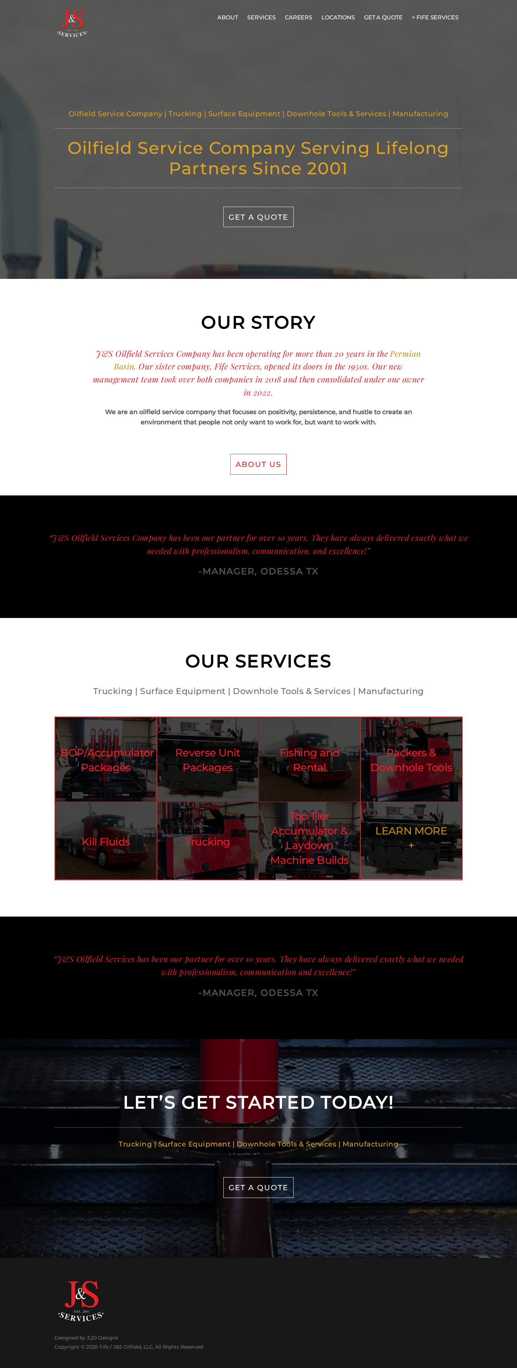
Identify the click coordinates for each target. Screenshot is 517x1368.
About (227, 17)
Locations (338, 17)
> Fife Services (435, 17)
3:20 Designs (102, 1338)
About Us (258, 464)
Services (261, 17)
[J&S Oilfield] (72, 34)
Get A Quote (383, 17)
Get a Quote (258, 216)
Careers (298, 17)
